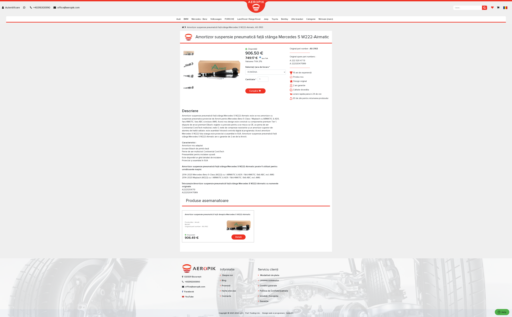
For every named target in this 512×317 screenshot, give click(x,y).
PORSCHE (229, 19)
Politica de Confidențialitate (274, 291)
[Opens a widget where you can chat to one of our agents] (502, 312)
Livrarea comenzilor (269, 280)
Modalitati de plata (269, 275)
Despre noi (227, 275)
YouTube (188, 296)
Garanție (264, 301)
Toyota (275, 19)
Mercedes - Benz (199, 19)
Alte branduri (297, 19)
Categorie (310, 19)
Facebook (188, 291)
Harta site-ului (229, 291)
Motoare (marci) (326, 19)
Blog (224, 280)
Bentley (284, 19)
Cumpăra (254, 91)
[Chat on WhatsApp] (25, 7)
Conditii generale (268, 285)
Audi (178, 19)
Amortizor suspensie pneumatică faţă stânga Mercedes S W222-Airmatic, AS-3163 (225, 27)
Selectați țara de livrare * (257, 67)
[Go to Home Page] (183, 27)
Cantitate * (251, 79)
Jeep (266, 19)
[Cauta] (484, 8)
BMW (186, 19)
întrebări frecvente (269, 296)
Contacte (226, 296)
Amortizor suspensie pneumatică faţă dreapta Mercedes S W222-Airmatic (217, 214)
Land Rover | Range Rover (249, 19)
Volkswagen (216, 19)
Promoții (226, 285)
